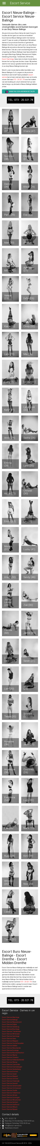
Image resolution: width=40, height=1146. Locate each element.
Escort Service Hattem (10, 1102)
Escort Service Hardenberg (11, 1069)
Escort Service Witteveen (11, 1034)
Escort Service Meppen (10, 1041)
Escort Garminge (8, 59)
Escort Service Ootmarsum (11, 1088)
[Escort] (20, 1137)
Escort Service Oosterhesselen (13, 1043)
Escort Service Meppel (10, 1076)
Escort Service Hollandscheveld (13, 1060)
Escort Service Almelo (9, 1095)
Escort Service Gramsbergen (12, 1067)
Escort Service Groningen (11, 1097)
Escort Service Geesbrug (10, 1027)
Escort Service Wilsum (10, 1107)
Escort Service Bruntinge (10, 1029)
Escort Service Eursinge (10, 1050)
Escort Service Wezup (9, 1062)
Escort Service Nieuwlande (11, 1048)
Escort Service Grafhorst (10, 1105)
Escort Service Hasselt (10, 1083)
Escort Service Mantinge (10, 1017)
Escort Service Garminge (10, 1036)
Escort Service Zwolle (9, 1090)
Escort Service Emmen (10, 1072)
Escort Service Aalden (9, 1046)
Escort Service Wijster (9, 1055)
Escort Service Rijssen (9, 1109)
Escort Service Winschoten (11, 1100)
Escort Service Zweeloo (10, 1057)
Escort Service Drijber (9, 1024)
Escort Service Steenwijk (10, 1081)
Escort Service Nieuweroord (11, 1022)
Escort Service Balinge (10, 1020)
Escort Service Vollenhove (11, 1093)
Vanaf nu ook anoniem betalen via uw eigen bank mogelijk (21, 91)
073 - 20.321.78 (19, 79)
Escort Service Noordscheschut (13, 1053)
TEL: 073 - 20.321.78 (20, 99)
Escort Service (20, 3)
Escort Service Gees (9, 1039)
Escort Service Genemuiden (11, 1086)
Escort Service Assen (9, 1074)
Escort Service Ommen (10, 1079)
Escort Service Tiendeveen (11, 1031)
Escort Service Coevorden (11, 1064)
